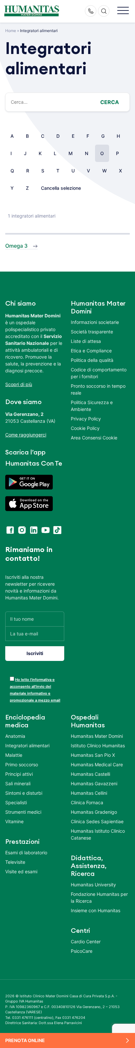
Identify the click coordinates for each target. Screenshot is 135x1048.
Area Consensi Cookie (94, 437)
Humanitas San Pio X (93, 755)
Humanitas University (93, 884)
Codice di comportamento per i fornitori (98, 373)
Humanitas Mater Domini (97, 736)
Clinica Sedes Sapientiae (97, 821)
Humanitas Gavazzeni (94, 783)
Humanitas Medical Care (97, 764)
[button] (123, 11)
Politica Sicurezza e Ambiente (92, 406)
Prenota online (25, 1040)
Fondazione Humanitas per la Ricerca (99, 897)
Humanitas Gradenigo (94, 812)
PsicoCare (81, 951)
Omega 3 (16, 245)
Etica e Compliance (91, 350)
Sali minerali (17, 783)
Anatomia (15, 736)
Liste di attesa (86, 341)
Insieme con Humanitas (95, 910)
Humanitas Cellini (89, 793)
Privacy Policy (86, 418)
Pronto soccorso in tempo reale (98, 389)
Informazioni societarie (95, 322)
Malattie (13, 755)
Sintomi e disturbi (23, 793)
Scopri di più (18, 384)
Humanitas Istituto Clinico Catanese (98, 834)
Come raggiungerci (25, 434)
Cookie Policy (85, 428)
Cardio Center (86, 941)
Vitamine (14, 821)
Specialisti (16, 802)
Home (10, 30)
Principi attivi (19, 774)
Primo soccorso (21, 764)
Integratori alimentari (27, 745)
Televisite (15, 862)
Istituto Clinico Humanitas (98, 745)
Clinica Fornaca (87, 802)
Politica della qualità (92, 360)
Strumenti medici (23, 812)
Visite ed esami (21, 871)
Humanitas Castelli (90, 774)
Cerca (109, 102)
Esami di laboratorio (26, 852)
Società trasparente (92, 331)
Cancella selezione (61, 188)
